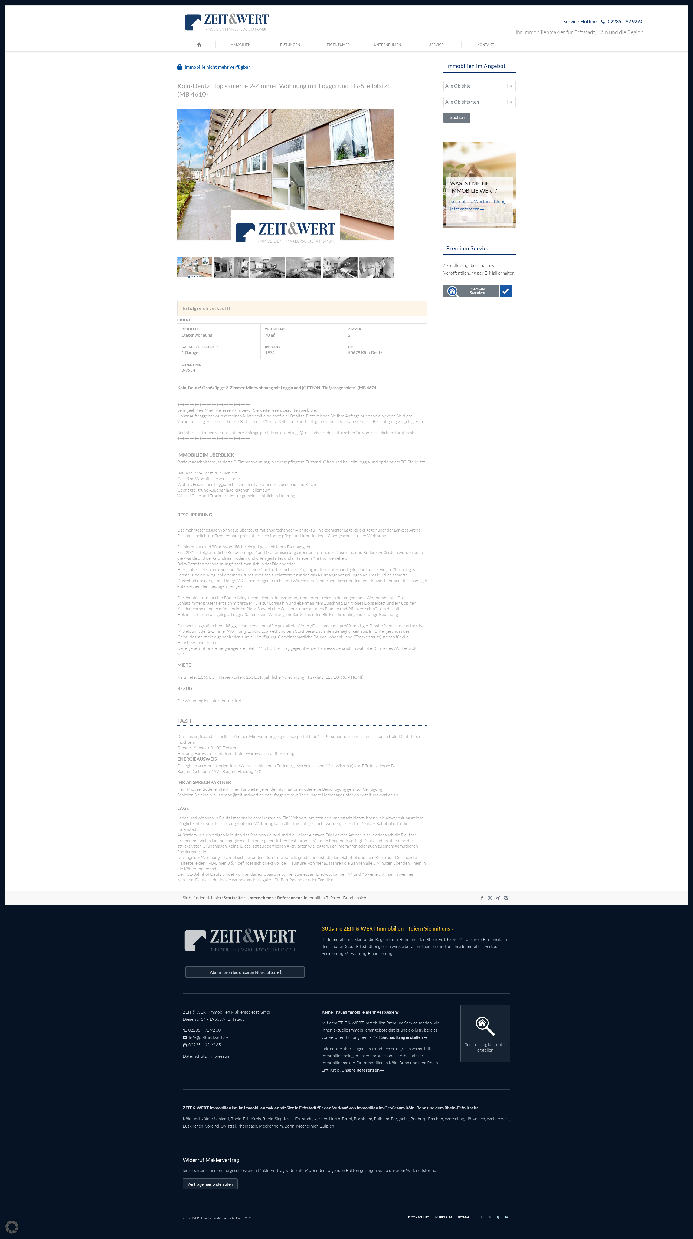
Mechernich (307, 1126)
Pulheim (381, 1118)
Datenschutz (195, 1056)
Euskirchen (193, 1126)
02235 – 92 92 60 (204, 1030)
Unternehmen (260, 897)
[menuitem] (602, 21)
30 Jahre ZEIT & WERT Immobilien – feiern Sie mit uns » (388, 928)
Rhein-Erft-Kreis (246, 1118)
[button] (12, 1227)
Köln (187, 1118)
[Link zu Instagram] (506, 898)
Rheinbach (247, 1126)
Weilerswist (498, 1118)
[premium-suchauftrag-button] (477, 292)
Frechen (435, 1118)
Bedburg (418, 1118)
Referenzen (288, 897)
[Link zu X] (490, 898)
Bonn (290, 1126)
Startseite (233, 897)
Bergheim (400, 1118)
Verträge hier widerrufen (210, 1184)
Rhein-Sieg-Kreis (278, 1118)
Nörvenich (475, 1118)
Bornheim (363, 1118)
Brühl (347, 1118)
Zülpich (327, 1126)
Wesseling (454, 1118)
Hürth (334, 1118)
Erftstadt (303, 1118)
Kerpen (320, 1118)
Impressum (220, 1056)
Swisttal (228, 1126)
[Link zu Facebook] (482, 898)
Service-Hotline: (603, 21)
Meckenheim (271, 1126)
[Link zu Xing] (498, 898)
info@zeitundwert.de (208, 1037)
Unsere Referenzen (360, 1069)
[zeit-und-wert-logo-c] (227, 22)
